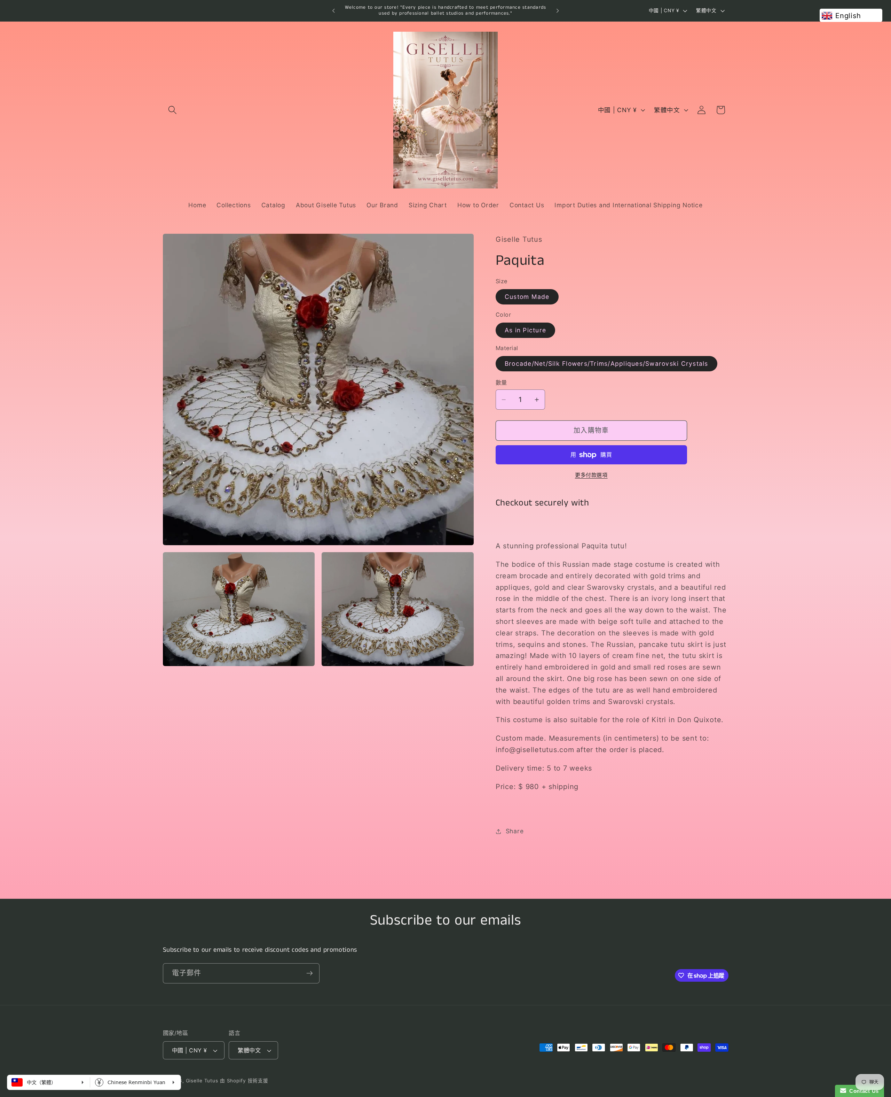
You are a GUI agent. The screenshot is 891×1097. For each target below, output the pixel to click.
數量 (501, 382)
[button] (172, 109)
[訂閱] (309, 973)
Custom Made (527, 296)
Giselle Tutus (202, 1080)
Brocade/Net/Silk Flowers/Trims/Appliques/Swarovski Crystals (606, 363)
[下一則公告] (557, 10)
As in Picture (525, 330)
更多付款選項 (591, 475)
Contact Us (862, 1091)
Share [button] (515, 831)
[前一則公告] (333, 10)
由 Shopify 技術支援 (244, 1080)
